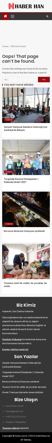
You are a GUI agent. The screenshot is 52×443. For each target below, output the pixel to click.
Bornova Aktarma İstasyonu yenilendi (24, 231)
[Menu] (12, 16)
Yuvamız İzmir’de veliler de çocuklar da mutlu (24, 386)
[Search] (47, 16)
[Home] (5, 16)
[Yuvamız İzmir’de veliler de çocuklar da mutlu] (26, 261)
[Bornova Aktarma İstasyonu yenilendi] (26, 209)
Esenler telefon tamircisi (15, 349)
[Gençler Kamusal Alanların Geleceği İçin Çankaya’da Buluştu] (26, 105)
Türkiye (8, 120)
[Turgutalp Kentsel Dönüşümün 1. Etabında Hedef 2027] (26, 157)
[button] (12, 16)
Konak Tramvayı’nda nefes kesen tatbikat (22, 392)
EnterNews (41, 435)
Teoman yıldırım (10, 428)
